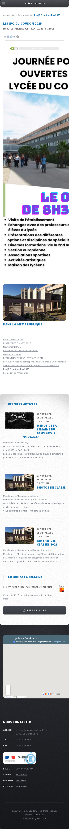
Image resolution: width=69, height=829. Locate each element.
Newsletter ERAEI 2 (12, 346)
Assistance (21, 774)
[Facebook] (8, 37)
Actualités (27, 15)
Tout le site (21, 786)
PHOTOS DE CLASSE (13, 339)
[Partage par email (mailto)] (5, 37)
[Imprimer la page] (14, 37)
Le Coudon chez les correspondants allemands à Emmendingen (34, 361)
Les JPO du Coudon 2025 (16, 369)
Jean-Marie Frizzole (42, 28)
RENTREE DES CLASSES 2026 (17, 343)
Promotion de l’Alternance (15, 372)
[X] (17, 37)
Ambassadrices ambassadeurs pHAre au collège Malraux (31, 365)
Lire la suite (36, 610)
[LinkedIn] (11, 37)
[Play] (14, 48)
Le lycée (16, 15)
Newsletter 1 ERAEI (12, 354)
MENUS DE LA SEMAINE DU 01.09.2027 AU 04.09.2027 (40, 431)
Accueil (6, 15)
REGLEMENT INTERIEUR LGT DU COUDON (23, 358)
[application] (34, 48)
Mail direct (21, 780)
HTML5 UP (39, 814)
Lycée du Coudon (24, 768)
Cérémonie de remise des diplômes (20, 350)
